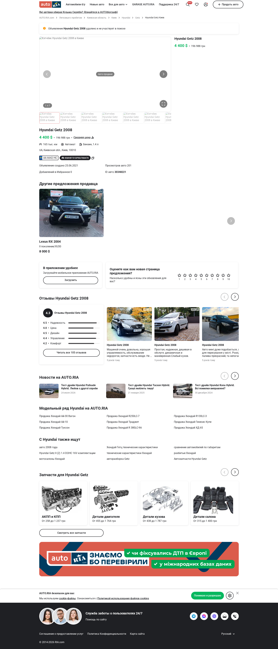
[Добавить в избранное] (197, 4)
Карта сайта (137, 633)
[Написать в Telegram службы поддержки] (194, 616)
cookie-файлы (67, 598)
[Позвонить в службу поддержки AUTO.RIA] (235, 616)
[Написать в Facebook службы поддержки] (204, 616)
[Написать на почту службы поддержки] (224, 616)
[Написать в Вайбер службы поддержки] (214, 616)
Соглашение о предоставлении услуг (61, 633)
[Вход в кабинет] (206, 4)
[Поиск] (188, 4)
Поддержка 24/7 (169, 4)
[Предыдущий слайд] (47, 74)
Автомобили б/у (75, 4)
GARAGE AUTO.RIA (143, 4)
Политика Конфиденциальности (106, 633)
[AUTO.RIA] (50, 4)
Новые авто (97, 4)
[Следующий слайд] (163, 74)
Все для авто (117, 4)
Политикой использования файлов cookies (123, 598)
